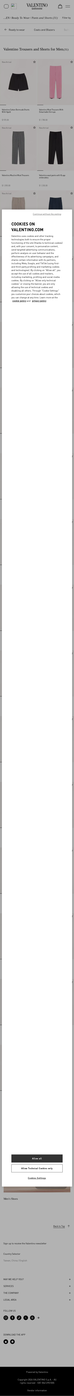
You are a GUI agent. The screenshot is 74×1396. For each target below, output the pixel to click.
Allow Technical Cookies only (37, 1168)
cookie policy (19, 300)
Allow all (37, 1158)
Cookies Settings (37, 1178)
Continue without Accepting (47, 213)
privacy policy (39, 300)
